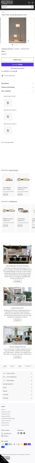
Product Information (8, 87)
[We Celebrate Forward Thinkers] (17, 254)
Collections (13, 201)
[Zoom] (28, 40)
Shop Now (18, 320)
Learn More (18, 357)
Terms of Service (6, 420)
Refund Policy (5, 422)
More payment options (17, 68)
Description (5, 83)
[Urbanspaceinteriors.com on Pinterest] (24, 433)
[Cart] (29, 2)
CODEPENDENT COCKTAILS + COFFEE (28, 366)
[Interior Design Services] (17, 335)
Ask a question (6, 91)
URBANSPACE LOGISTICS (20, 366)
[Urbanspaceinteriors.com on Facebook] (21, 433)
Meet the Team (5, 414)
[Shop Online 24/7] (17, 296)
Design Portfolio (5, 416)
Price (3, 51)
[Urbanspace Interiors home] (6, 458)
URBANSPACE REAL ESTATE (12, 366)
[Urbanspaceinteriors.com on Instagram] (18, 433)
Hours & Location (6, 411)
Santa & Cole (13, 170)
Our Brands (18, 282)
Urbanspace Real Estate (8, 418)
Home (2, 12)
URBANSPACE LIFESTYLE (5, 366)
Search (3, 409)
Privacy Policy (5, 425)
